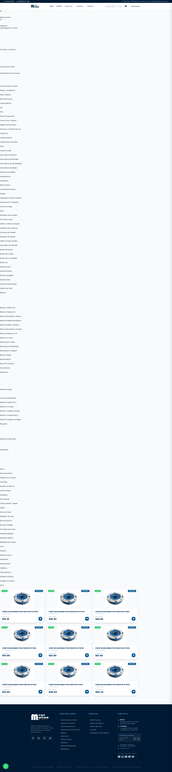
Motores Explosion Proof (8, 333)
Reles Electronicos (6, 99)
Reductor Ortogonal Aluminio (10, 411)
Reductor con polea (7, 407)
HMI (1, 112)
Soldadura (3, 568)
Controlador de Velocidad (8, 245)
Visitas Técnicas (95, 720)
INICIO (51, 6)
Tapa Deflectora (5, 572)
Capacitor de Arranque (8, 478)
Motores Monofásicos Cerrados (11, 329)
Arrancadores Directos (8, 189)
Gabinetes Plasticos (6, 538)
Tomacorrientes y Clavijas (8, 503)
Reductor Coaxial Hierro (8, 402)
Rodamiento (4, 559)
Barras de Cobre (5, 512)
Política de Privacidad (100, 767)
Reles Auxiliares (5, 95)
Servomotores (5, 368)
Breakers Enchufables (7, 172)
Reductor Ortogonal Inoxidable (10, 419)
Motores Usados (5, 355)
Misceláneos (4, 450)
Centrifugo (3, 482)
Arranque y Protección (8, 49)
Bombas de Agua (6, 389)
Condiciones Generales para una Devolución (126, 767)
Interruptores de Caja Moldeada (11, 163)
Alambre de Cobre (6, 288)
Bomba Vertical (5, 280)
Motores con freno (6, 338)
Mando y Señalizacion (7, 90)
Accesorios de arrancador (9, 86)
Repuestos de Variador (7, 237)
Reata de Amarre (6, 555)
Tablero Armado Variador (8, 241)
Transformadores (6, 138)
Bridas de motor (5, 267)
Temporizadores (5, 103)
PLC (1, 107)
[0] (125, 6)
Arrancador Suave (6, 219)
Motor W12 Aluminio (7, 363)
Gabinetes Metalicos (7, 533)
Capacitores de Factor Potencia (10, 198)
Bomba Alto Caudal (6, 254)
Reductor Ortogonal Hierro (9, 415)
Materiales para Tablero (8, 542)
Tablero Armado (5, 150)
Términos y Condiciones (64, 767)
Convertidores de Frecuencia (10, 73)
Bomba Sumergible (6, 275)
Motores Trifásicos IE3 (7, 312)
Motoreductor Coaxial (7, 342)
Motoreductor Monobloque (9, 346)
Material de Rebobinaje (7, 439)
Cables (2, 508)
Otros (2, 146)
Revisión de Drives (96, 726)
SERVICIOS (80, 6)
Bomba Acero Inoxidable (8, 258)
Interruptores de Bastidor (8, 168)
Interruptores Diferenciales (9, 159)
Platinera (3, 551)
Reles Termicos (5, 185)
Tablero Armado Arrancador (10, 224)
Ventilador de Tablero (7, 581)
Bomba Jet (3, 262)
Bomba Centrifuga (6, 249)
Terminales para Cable (7, 529)
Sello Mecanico (5, 564)
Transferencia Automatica (9, 142)
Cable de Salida (5, 490)
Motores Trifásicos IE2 (7, 308)
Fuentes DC (4, 133)
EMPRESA (59, 6)
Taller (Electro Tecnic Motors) (99, 733)
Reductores (4, 372)
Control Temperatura (7, 116)
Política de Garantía (83, 767)
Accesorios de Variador (8, 232)
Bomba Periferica (6, 271)
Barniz (2, 469)
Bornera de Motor (6, 473)
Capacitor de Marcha (7, 486)
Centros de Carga (6, 206)
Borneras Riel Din (6, 521)
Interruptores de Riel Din (8, 155)
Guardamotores (5, 176)
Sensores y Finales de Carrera (10, 129)
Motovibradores (5, 359)
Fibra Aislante (4, 499)
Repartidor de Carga (7, 516)
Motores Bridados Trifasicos (9, 325)
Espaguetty (4, 495)
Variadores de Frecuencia (8, 228)
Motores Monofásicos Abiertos (10, 316)
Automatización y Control (8, 28)
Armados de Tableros (97, 723)
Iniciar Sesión (135, 6)
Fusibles (2, 194)
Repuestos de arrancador (8, 215)
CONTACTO (90, 6)
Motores (3, 292)
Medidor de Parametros (8, 125)
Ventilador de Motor (7, 576)
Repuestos (3, 424)
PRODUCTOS (68, 6)
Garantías (93, 729)
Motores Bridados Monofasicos (10, 320)
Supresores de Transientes (9, 202)
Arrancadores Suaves (7, 67)
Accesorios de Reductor (8, 398)
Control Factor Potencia (8, 120)
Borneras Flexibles (6, 525)
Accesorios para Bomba (8, 284)
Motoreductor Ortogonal (8, 351)
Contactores (4, 181)
